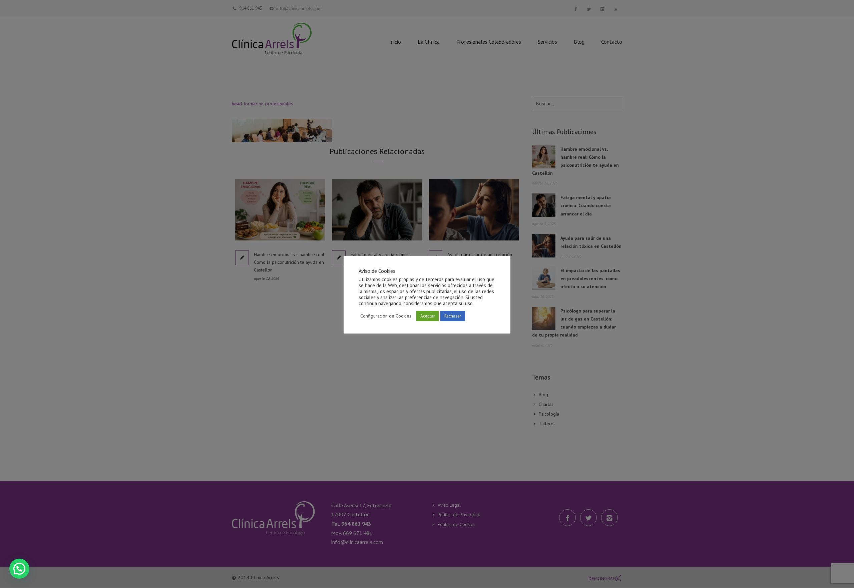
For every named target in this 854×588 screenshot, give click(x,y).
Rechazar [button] (452, 316)
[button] (19, 569)
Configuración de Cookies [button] (385, 316)
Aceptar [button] (427, 316)
